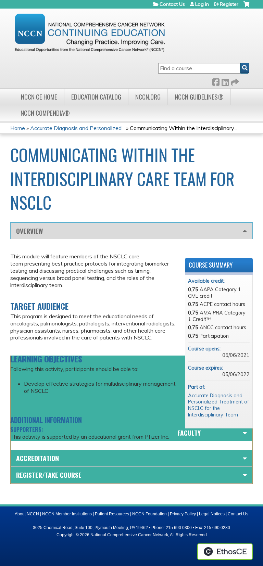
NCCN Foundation (149, 514)
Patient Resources (112, 514)
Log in (202, 4)
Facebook (215, 81)
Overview (29, 231)
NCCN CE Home (39, 97)
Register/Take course (49, 475)
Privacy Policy (183, 514)
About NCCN (27, 514)
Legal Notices (212, 514)
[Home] (90, 32)
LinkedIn (225, 81)
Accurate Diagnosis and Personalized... (77, 128)
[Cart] (246, 7)
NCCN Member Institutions (67, 514)
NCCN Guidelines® (199, 97)
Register (229, 4)
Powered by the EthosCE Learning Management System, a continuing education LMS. (225, 551)
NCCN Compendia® (45, 113)
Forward (234, 81)
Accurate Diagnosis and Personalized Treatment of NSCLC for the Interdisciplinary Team (218, 405)
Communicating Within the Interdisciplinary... (183, 128)
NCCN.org (148, 97)
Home (17, 128)
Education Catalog (96, 97)
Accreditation (37, 458)
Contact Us (172, 4)
